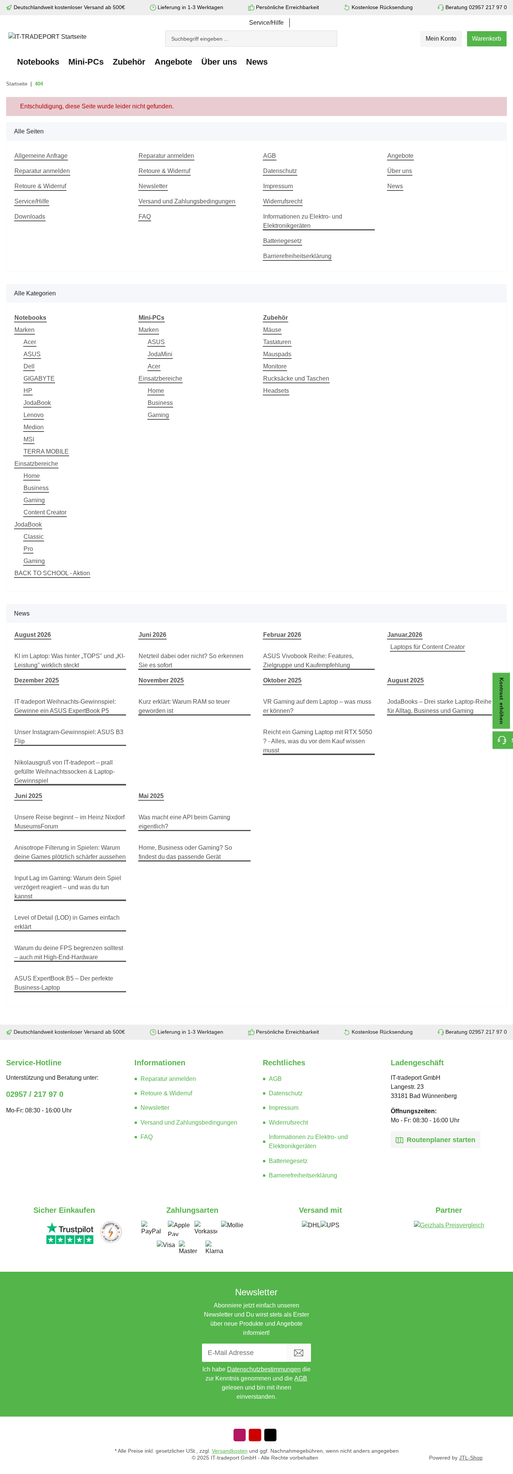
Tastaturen (277, 342)
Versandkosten (230, 1451)
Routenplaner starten (440, 1140)
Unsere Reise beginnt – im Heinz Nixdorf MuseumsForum (69, 822)
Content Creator (45, 512)
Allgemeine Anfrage (41, 155)
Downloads (29, 216)
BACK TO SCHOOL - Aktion (52, 573)
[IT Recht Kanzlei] (110, 1232)
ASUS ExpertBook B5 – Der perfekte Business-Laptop (63, 983)
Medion (34, 427)
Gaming (34, 500)
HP (28, 390)
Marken (24, 330)
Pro (28, 549)
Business (36, 488)
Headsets (276, 390)
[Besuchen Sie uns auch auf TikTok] (270, 1435)
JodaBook (37, 403)
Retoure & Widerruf (40, 186)
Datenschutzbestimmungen (264, 1369)
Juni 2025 (28, 796)
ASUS (32, 354)
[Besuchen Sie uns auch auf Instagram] (240, 1435)
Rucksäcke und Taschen (296, 378)
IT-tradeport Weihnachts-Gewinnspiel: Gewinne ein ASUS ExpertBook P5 (65, 706)
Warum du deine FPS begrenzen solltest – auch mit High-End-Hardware (68, 952)
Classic (34, 536)
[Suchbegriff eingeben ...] (334, 35)
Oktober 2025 (282, 680)
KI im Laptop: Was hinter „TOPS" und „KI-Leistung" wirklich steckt (69, 660)
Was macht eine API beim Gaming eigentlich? (184, 822)
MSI (29, 439)
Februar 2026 (282, 634)
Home (32, 476)
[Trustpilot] (69, 1232)
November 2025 (161, 680)
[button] (441, 39)
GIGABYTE (39, 378)
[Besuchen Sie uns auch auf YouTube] (255, 1435)
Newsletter (153, 186)
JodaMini (160, 354)
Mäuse (272, 330)
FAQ (145, 216)
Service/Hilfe (266, 22)
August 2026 (32, 634)
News (257, 62)
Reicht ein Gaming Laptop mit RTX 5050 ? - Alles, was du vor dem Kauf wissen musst (317, 741)
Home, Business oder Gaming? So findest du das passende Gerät (185, 852)
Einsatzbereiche (36, 463)
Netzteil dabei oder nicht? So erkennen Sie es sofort (191, 660)
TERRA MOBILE (46, 451)
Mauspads (277, 354)
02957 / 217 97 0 (34, 1094)
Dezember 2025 (36, 680)
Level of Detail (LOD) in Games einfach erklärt (67, 922)
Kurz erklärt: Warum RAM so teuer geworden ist (184, 706)
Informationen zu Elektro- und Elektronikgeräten (302, 221)
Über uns (399, 171)
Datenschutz (280, 171)
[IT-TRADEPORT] (9, 61)
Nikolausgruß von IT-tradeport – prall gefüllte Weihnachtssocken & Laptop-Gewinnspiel (64, 771)
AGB (269, 155)
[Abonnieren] (299, 1353)
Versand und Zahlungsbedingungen (187, 201)
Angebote (173, 62)
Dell (29, 366)
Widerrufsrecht (282, 201)
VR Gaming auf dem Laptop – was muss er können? (317, 706)
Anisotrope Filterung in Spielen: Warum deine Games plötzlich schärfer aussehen (70, 852)
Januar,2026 (404, 634)
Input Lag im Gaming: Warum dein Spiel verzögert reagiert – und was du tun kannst (67, 887)
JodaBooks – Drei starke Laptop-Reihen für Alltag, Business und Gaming (441, 706)
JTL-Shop (471, 1458)
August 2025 (405, 680)
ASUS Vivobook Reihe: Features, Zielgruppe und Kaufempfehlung (308, 660)
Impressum (278, 186)
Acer (30, 342)
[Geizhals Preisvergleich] (449, 1232)
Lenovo (34, 415)
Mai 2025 (151, 796)
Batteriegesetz (282, 241)
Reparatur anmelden (42, 171)
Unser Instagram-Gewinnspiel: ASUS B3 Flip (68, 736)
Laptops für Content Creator (427, 647)
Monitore (275, 366)
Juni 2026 (152, 634)
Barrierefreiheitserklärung (297, 256)
